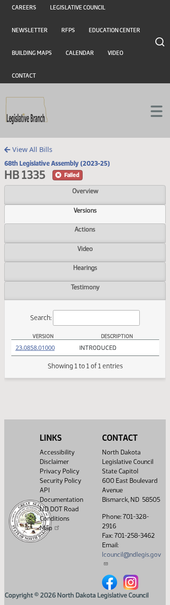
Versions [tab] (85, 210)
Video (115, 53)
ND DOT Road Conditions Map (59, 518)
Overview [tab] (85, 191)
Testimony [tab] (85, 287)
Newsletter (30, 30)
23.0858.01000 (35, 347)
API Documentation (61, 495)
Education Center (114, 30)
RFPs (68, 30)
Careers (24, 7)
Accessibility (57, 452)
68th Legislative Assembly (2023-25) (57, 163)
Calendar (80, 53)
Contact (24, 75)
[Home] (26, 111)
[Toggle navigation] (151, 110)
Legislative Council (77, 7)
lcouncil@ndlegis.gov (131, 555)
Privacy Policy (59, 471)
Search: (40, 317)
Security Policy (60, 481)
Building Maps (32, 53)
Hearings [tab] (85, 267)
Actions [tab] (85, 229)
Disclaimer (54, 462)
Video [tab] (85, 248)
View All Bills (31, 149)
